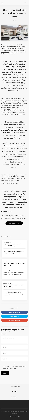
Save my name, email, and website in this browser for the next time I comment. (14, 367)
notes (16, 183)
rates (8, 109)
